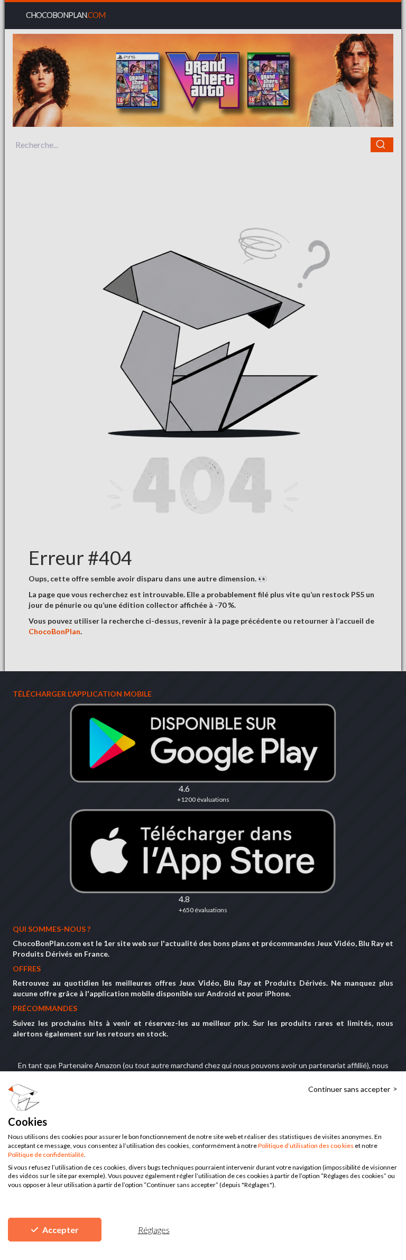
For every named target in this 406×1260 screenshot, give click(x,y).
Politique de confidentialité (46, 1155)
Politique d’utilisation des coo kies (306, 1146)
